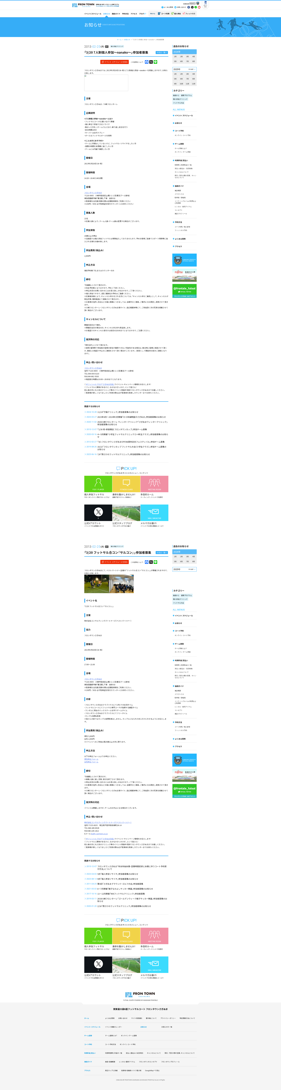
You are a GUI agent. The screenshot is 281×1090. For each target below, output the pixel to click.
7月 (187, 61)
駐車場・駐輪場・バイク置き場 (131, 1070)
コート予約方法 (110, 1044)
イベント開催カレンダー (113, 1027)
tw (192, 7)
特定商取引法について (187, 1018)
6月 (181, 61)
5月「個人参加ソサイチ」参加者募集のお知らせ (117, 873)
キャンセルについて (182, 172)
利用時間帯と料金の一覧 (113, 1053)
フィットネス (190, 13)
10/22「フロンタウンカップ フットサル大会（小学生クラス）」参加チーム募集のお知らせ (131, 448)
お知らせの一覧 (166, 1027)
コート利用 (165, 13)
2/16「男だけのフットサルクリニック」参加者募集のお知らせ (124, 906)
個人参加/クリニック (117, 46)
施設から (176, 95)
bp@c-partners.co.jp (99, 833)
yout (199, 7)
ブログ (141, 14)
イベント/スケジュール (92, 14)
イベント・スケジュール (92, 1027)
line (195, 7)
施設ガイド (116, 14)
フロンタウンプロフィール (170, 1062)
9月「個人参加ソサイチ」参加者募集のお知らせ (117, 878)
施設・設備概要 (110, 1062)
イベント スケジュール (184, 115)
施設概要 (178, 190)
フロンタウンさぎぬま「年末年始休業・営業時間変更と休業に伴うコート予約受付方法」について (132, 867)
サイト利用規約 (136, 1018)
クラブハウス (179, 194)
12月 (193, 84)
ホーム (119, 39)
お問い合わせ (122, 1018)
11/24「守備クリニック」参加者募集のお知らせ (117, 412)
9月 (175, 84)
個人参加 (177, 13)
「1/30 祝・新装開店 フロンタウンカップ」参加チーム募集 (122, 429)
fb (188, 7)
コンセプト (178, 210)
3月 (187, 56)
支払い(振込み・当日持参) (184, 168)
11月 (187, 84)
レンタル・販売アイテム (183, 206)
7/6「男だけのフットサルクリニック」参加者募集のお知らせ (123, 454)
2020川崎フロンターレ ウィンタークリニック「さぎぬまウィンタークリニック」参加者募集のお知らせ (132, 423)
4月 (193, 56)
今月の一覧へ (162, 52)
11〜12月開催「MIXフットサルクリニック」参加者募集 (121, 893)
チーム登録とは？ (181, 148)
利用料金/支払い (181, 160)
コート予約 (179, 130)
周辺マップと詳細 (111, 1070)
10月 (181, 84)
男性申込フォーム (91, 759)
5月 (175, 61)
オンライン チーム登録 (183, 152)
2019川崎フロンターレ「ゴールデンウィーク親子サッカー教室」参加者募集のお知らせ (132, 900)
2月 (181, 56)
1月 (175, 56)
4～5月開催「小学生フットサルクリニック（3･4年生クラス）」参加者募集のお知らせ (132, 435)
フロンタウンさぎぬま (93, 192)
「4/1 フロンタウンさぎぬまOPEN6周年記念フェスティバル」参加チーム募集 (131, 441)
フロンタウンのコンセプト (148, 1062)
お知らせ (106, 14)
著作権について (151, 1018)
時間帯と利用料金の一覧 (183, 165)
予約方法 (125, 14)
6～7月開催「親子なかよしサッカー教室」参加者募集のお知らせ (125, 888)
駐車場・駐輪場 (180, 197)
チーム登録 (179, 143)
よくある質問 (180, 238)
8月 (193, 61)
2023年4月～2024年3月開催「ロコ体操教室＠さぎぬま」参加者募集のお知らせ (131, 416)
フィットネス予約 (181, 230)
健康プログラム (186, 95)
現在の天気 (205, 6)
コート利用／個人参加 (182, 227)
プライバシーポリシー (168, 1018)
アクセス (134, 14)
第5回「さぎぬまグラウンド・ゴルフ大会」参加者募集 (120, 883)
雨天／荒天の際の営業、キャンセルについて (180, 1053)
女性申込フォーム (91, 762)
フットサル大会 (178, 103)
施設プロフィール (181, 213)
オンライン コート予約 (183, 135)
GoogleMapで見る (152, 1070)
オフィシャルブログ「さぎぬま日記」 (100, 384)
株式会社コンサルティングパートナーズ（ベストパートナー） (107, 822)
